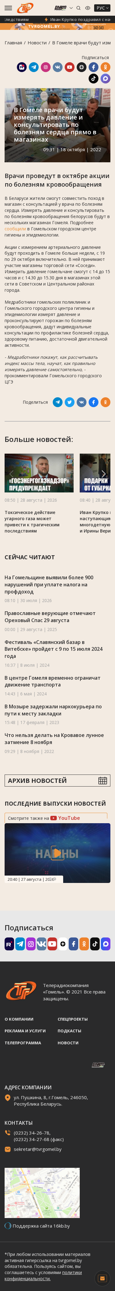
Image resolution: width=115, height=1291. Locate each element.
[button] (103, 474)
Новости (37, 42)
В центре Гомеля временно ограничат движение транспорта (53, 681)
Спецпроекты (73, 1019)
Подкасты (69, 1031)
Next (54, 878)
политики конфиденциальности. (43, 1275)
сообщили (15, 229)
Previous (50, 878)
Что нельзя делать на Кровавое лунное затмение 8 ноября (54, 739)
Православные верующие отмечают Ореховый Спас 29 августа (50, 617)
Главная (13, 42)
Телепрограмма (23, 1043)
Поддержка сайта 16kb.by (41, 1226)
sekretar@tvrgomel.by (38, 1149)
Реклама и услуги (25, 1031)
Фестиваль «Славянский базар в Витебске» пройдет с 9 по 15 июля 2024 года (53, 649)
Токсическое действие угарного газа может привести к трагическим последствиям (32, 521)
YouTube (68, 818)
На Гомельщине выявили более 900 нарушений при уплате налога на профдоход (49, 584)
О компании (19, 1019)
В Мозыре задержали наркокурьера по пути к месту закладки (53, 710)
